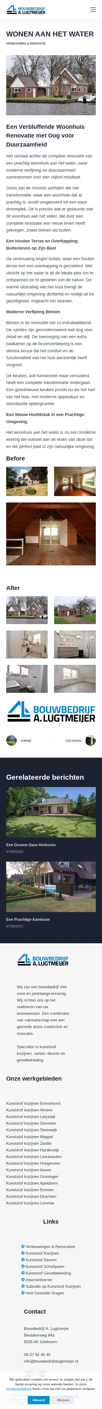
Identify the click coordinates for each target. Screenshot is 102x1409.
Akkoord (38, 1400)
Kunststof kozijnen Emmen (30, 1190)
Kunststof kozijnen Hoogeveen (33, 1163)
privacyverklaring (19, 1389)
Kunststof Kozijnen (42, 1253)
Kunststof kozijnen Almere (29, 1110)
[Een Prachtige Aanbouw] (51, 887)
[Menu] (93, 9)
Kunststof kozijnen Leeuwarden (33, 1156)
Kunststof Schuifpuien (45, 1266)
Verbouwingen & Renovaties (50, 1246)
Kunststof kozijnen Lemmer (30, 1203)
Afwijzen (63, 1400)
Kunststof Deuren (41, 1260)
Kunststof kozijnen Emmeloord (33, 1103)
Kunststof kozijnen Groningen (32, 1176)
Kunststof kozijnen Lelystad (30, 1116)
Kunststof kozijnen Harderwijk (32, 1150)
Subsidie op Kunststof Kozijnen (53, 1286)
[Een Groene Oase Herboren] (51, 812)
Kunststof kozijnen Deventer (31, 1123)
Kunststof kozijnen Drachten (31, 1196)
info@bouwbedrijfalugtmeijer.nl (51, 1361)
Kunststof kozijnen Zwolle (28, 1143)
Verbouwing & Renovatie (26, 43)
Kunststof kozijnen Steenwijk (31, 1130)
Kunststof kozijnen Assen (28, 1170)
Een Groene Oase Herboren (31, 845)
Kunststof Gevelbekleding (48, 1273)
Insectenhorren (39, 1280)
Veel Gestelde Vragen (45, 1293)
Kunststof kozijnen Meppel (29, 1137)
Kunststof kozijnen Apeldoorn (32, 1183)
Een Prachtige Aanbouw (28, 919)
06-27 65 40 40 (37, 1354)
